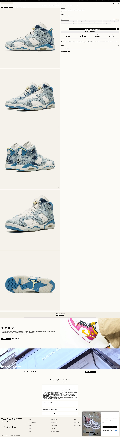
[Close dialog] (118, 412)
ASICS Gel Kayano (54, 419)
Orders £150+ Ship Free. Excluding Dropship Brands (25, 0)
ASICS (30, 419)
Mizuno (30, 425)
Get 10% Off (110, 426)
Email (103, 422)
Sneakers (57, 5)
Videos (75, 419)
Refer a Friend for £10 (77, 425)
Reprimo (30, 428)
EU (117, 19)
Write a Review (61, 315)
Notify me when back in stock (92, 29)
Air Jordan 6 (11, 7)
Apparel (63, 5)
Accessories (70, 5)
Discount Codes (76, 422)
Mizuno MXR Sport (54, 422)
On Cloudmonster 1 (54, 425)
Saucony (30, 431)
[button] (57, 5)
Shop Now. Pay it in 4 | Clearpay (5, 0)
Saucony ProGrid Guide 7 (55, 431)
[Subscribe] (24, 424)
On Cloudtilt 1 (53, 428)
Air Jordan (6, 7)
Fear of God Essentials (32, 422)
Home (2, 7)
